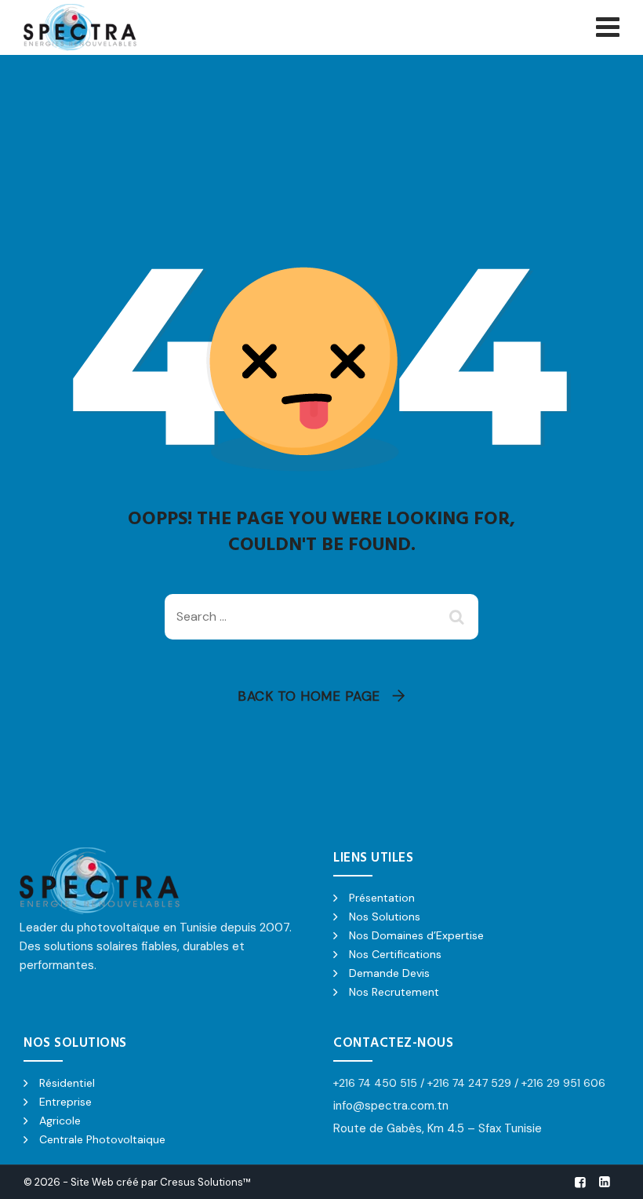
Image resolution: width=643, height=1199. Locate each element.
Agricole (60, 1120)
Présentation (382, 898)
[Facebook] (580, 1182)
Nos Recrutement (394, 992)
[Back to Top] (609, 1173)
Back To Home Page (309, 696)
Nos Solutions (384, 916)
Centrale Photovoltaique (102, 1139)
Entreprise (65, 1102)
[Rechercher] (458, 616)
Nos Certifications (395, 954)
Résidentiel (67, 1083)
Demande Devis (389, 973)
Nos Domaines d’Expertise (416, 935)
